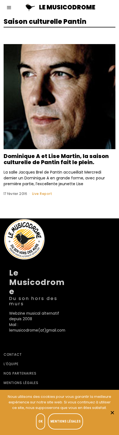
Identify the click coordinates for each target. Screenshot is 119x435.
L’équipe (11, 364)
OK (40, 421)
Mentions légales (21, 382)
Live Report (42, 193)
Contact (13, 354)
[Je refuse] (112, 412)
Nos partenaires (20, 373)
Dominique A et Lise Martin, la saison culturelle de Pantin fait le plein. (56, 159)
